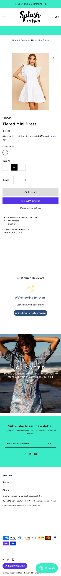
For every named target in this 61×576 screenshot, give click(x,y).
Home (15, 40)
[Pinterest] (30, 454)
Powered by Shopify (32, 573)
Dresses (25, 40)
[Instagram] (35, 454)
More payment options (30, 208)
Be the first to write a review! (30, 312)
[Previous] (3, 4)
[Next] (58, 4)
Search (6, 482)
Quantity (6, 180)
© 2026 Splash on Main (13, 573)
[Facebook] (25, 454)
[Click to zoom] (53, 58)
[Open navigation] (9, 17)
